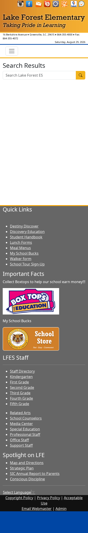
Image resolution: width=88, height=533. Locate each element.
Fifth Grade (19, 403)
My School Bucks (24, 253)
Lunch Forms (21, 242)
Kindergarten (21, 376)
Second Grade (22, 387)
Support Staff (21, 445)
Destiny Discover (24, 226)
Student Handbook (26, 237)
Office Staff (19, 439)
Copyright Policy (19, 497)
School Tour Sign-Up (27, 264)
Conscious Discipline (27, 479)
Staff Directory (22, 371)
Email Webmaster (37, 508)
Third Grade (20, 392)
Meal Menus (20, 247)
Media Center (21, 423)
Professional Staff (25, 434)
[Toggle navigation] (11, 51)
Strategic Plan (22, 468)
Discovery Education (27, 231)
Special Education (25, 429)
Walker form (20, 258)
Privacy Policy (48, 497)
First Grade (19, 382)
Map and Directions (27, 462)
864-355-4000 (64, 34)
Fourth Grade (21, 398)
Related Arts (20, 412)
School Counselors (26, 418)
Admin (61, 508)
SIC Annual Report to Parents (35, 473)
